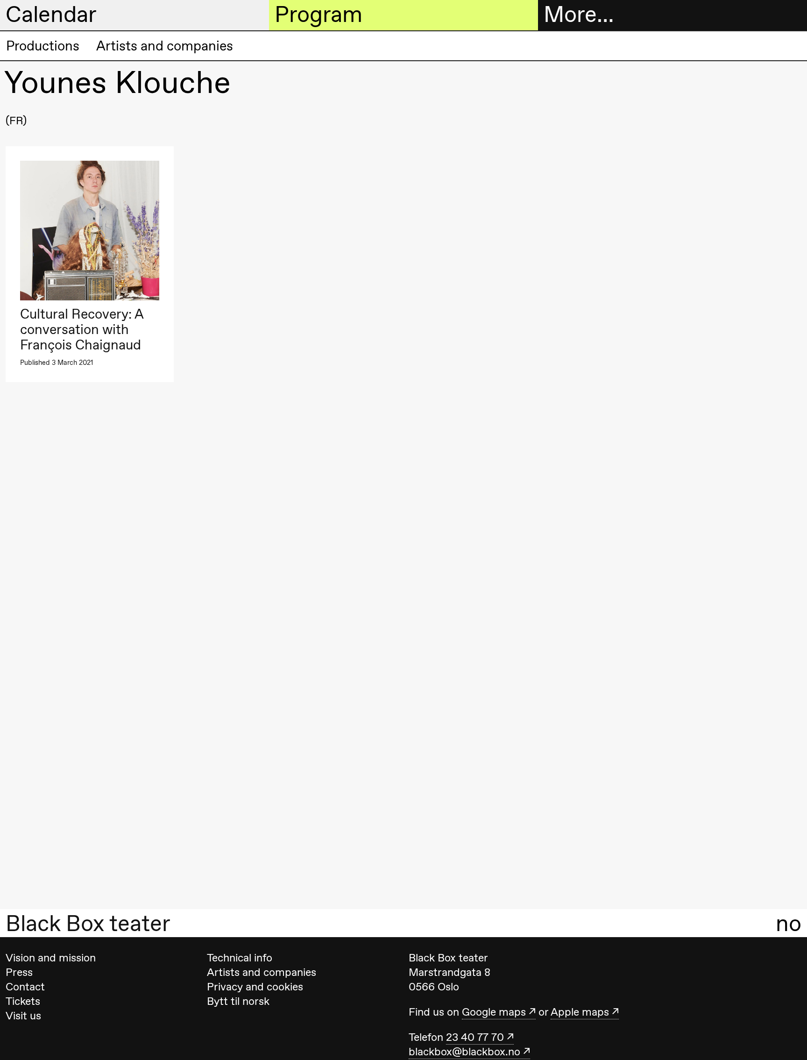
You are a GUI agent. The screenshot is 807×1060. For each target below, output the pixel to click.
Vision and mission (51, 958)
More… (579, 14)
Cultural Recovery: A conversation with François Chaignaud (81, 329)
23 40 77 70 (475, 1037)
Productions (42, 46)
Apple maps (580, 1012)
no (788, 923)
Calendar (51, 14)
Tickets (23, 1001)
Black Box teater (88, 923)
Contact (25, 987)
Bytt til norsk (238, 1001)
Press (19, 972)
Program (318, 14)
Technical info (239, 958)
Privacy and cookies (255, 987)
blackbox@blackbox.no (464, 1052)
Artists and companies (164, 46)
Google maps (494, 1012)
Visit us (23, 1016)
